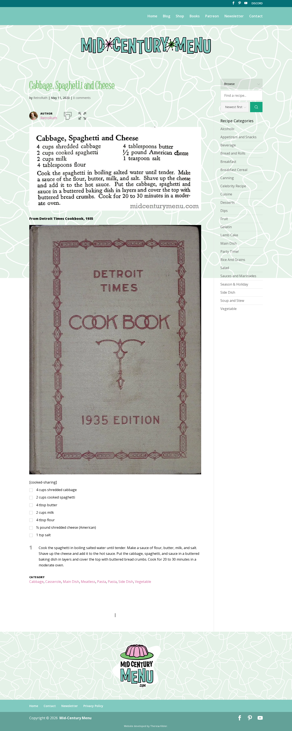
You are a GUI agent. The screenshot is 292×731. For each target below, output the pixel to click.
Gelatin (226, 227)
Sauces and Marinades (238, 276)
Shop (180, 16)
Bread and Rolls (232, 153)
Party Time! (229, 251)
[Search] (256, 107)
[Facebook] (233, 4)
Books (195, 16)
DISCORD (257, 3)
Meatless (88, 581)
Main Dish (71, 581)
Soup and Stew (232, 300)
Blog (166, 16)
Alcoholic (227, 129)
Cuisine (226, 194)
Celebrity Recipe (233, 186)
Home (152, 16)
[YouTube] (245, 4)
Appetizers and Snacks (238, 137)
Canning (227, 178)
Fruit (224, 218)
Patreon (212, 16)
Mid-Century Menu (75, 718)
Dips (224, 210)
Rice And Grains (232, 259)
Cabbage (36, 581)
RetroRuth (40, 98)
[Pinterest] (239, 4)
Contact (256, 16)
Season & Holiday (234, 284)
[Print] (68, 115)
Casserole (53, 581)
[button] (82, 115)
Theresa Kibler (158, 726)
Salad (224, 267)
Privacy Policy (93, 706)
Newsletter (234, 16)
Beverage (228, 145)
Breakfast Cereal (233, 169)
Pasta (101, 581)
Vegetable (143, 581)
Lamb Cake (229, 235)
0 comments (82, 98)
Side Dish (125, 581)
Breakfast (228, 161)
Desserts (227, 202)
